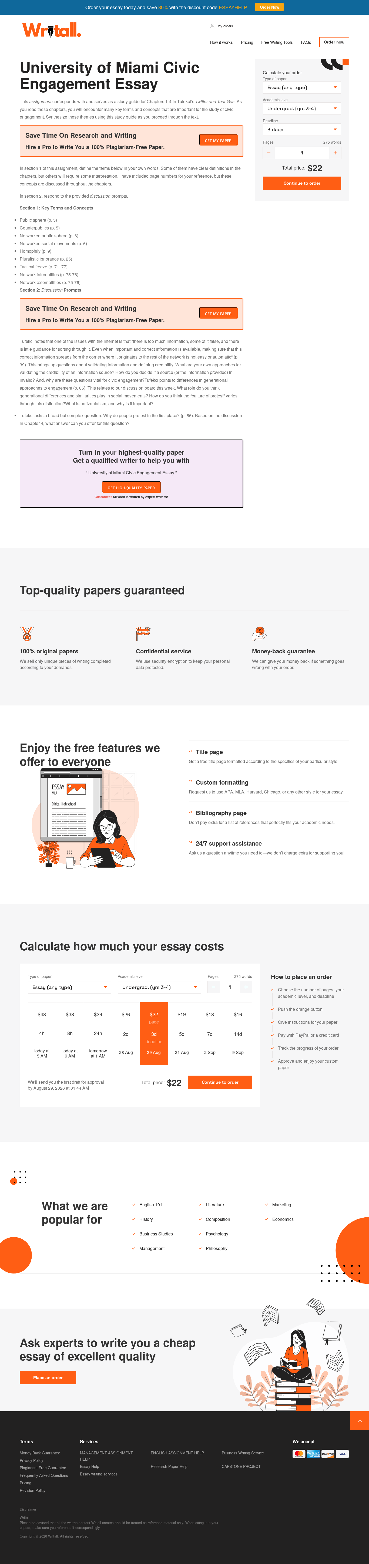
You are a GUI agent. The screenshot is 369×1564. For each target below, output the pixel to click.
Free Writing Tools (277, 42)
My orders (225, 25)
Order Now (269, 7)
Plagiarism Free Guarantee (43, 1467)
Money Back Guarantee (40, 1452)
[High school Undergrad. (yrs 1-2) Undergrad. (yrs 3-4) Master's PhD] (159, 987)
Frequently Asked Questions (44, 1475)
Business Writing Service (243, 1452)
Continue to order (220, 1082)
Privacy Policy (31, 1460)
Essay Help (89, 1466)
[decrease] (269, 153)
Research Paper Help (169, 1466)
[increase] (335, 153)
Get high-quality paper (131, 487)
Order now (334, 42)
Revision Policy (32, 1490)
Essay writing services (99, 1474)
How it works (221, 42)
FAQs (306, 42)
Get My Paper (218, 140)
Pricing (247, 42)
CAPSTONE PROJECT (241, 1466)
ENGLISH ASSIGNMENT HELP (177, 1452)
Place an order (48, 1377)
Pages (268, 142)
